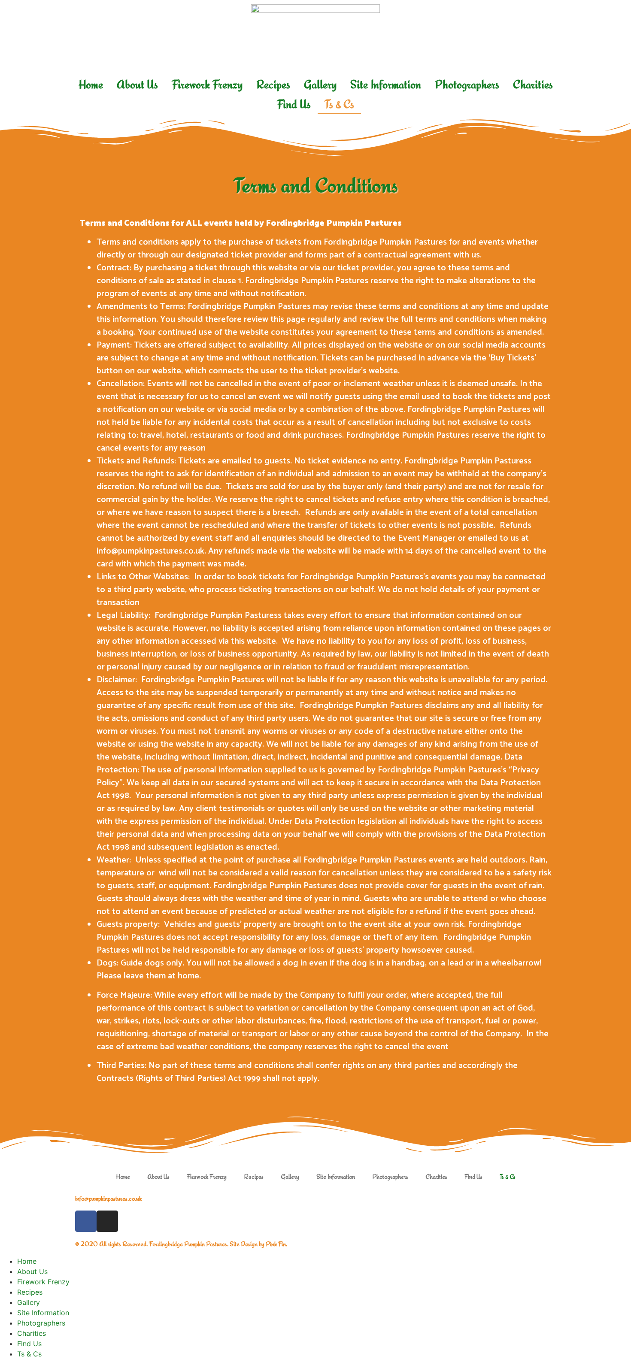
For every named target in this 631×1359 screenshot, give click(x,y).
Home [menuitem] (26, 1261)
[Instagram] (107, 1221)
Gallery (320, 84)
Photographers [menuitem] (41, 1323)
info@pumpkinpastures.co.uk (108, 1198)
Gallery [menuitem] (28, 1302)
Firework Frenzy (207, 84)
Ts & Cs (339, 104)
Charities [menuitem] (31, 1333)
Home (91, 84)
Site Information (385, 84)
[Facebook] (86, 1221)
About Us (137, 84)
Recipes (273, 84)
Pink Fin (276, 1244)
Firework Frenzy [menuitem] (43, 1281)
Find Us (294, 104)
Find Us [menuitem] (29, 1343)
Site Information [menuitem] (43, 1312)
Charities (533, 84)
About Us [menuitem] (32, 1271)
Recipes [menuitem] (29, 1292)
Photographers (467, 84)
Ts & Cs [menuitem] (29, 1354)
